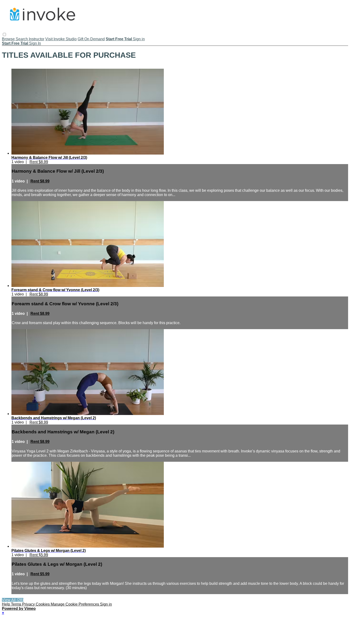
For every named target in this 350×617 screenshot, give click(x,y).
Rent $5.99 (39, 555)
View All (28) (12, 600)
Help (6, 604)
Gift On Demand (91, 39)
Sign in (139, 39)
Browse (9, 39)
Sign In (35, 43)
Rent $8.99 (39, 162)
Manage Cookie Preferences (75, 604)
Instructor (36, 39)
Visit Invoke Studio (61, 39)
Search (22, 39)
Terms (16, 604)
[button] (4, 34)
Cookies (43, 604)
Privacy (29, 604)
